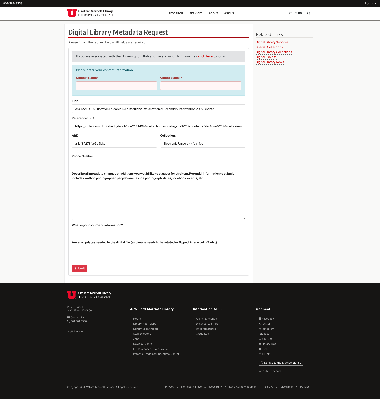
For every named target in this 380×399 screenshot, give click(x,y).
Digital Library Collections (274, 52)
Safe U (269, 386)
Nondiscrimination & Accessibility (201, 386)
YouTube (267, 338)
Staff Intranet (75, 331)
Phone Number (82, 156)
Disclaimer (286, 386)
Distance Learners (207, 323)
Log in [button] (369, 3)
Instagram (267, 328)
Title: (75, 101)
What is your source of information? (97, 225)
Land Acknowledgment (243, 386)
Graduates (202, 333)
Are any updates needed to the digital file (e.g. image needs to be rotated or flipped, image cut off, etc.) (144, 242)
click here (205, 56)
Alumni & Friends (206, 318)
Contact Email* (171, 78)
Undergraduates (206, 328)
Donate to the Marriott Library (282, 362)
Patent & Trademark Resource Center (156, 353)
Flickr (264, 348)
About (213, 13)
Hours (137, 318)
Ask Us (229, 13)
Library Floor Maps (144, 323)
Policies (305, 386)
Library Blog (268, 343)
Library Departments (145, 328)
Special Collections (269, 47)
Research (176, 13)
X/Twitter (264, 323)
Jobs (136, 338)
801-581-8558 (13, 3)
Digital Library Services (272, 42)
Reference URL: (83, 118)
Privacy (169, 386)
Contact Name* (87, 78)
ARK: (75, 135)
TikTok (265, 353)
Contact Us (77, 317)
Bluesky (264, 333)
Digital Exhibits (266, 57)
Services (196, 13)
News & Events (142, 343)
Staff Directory (142, 333)
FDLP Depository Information (151, 348)
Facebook (267, 318)
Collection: (168, 135)
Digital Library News (270, 62)
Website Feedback (270, 371)
